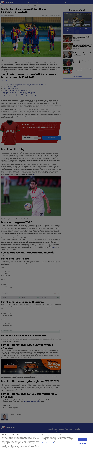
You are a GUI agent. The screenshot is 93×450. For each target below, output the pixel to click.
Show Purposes (82, 443)
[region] (46, 441)
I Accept (83, 439)
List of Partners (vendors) (48, 442)
